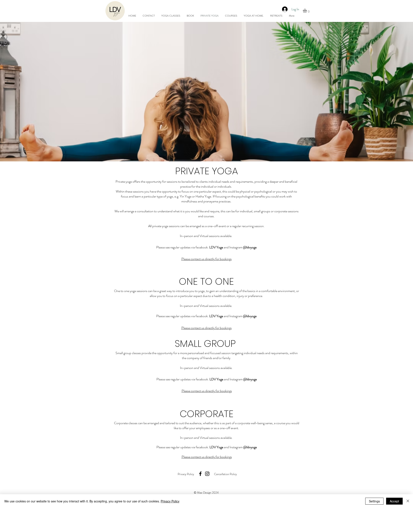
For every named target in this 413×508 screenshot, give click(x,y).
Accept (394, 501)
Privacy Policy (170, 501)
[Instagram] (207, 474)
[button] (307, 10)
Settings (374, 501)
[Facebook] (200, 474)
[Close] (407, 501)
